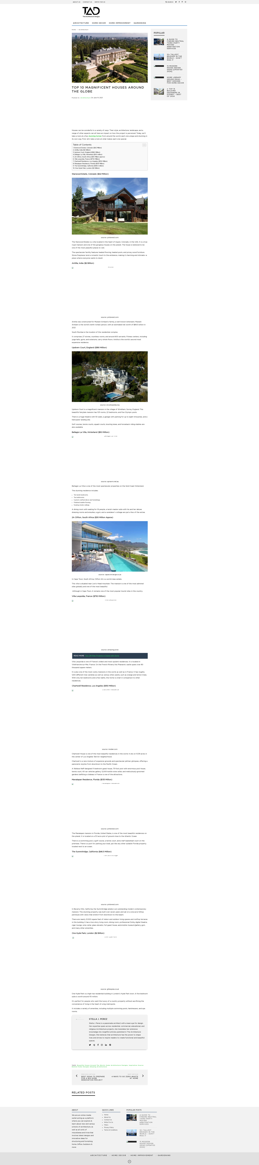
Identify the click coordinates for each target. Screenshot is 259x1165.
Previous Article (88, 1074)
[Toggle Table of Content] (143, 145)
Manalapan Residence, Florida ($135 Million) (89, 163)
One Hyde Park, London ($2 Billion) (87, 168)
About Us (76, 2)
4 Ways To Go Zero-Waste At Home (125, 1077)
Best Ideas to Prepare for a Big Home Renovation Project (93, 1078)
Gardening (140, 23)
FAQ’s (106, 1125)
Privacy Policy (109, 1127)
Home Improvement (120, 23)
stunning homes (95, 136)
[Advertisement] (150, 12)
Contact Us (87, 2)
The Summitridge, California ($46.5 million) (89, 166)
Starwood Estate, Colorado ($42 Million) (88, 148)
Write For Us (100, 2)
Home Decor (99, 23)
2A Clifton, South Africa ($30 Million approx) (89, 157)
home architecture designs (117, 1065)
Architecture (81, 23)
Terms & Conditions (110, 1130)
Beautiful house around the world (91, 1065)
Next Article (133, 1074)
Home (74, 29)
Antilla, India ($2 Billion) (82, 150)
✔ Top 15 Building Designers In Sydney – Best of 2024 (174, 92)
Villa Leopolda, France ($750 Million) (87, 159)
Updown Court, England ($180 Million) (87, 152)
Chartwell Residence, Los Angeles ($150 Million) (90, 161)
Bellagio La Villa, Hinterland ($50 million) (88, 154)
